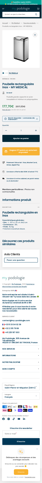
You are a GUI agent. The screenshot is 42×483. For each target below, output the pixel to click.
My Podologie (16, 285)
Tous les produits (29, 23)
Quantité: (5, 124)
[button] (3, 8)
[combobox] (19, 14)
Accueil (5, 23)
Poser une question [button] (16, 261)
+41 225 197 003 (12, 335)
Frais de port (6, 108)
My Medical (16, 23)
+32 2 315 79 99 (12, 331)
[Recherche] (33, 14)
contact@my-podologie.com (16, 324)
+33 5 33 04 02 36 (13, 327)
